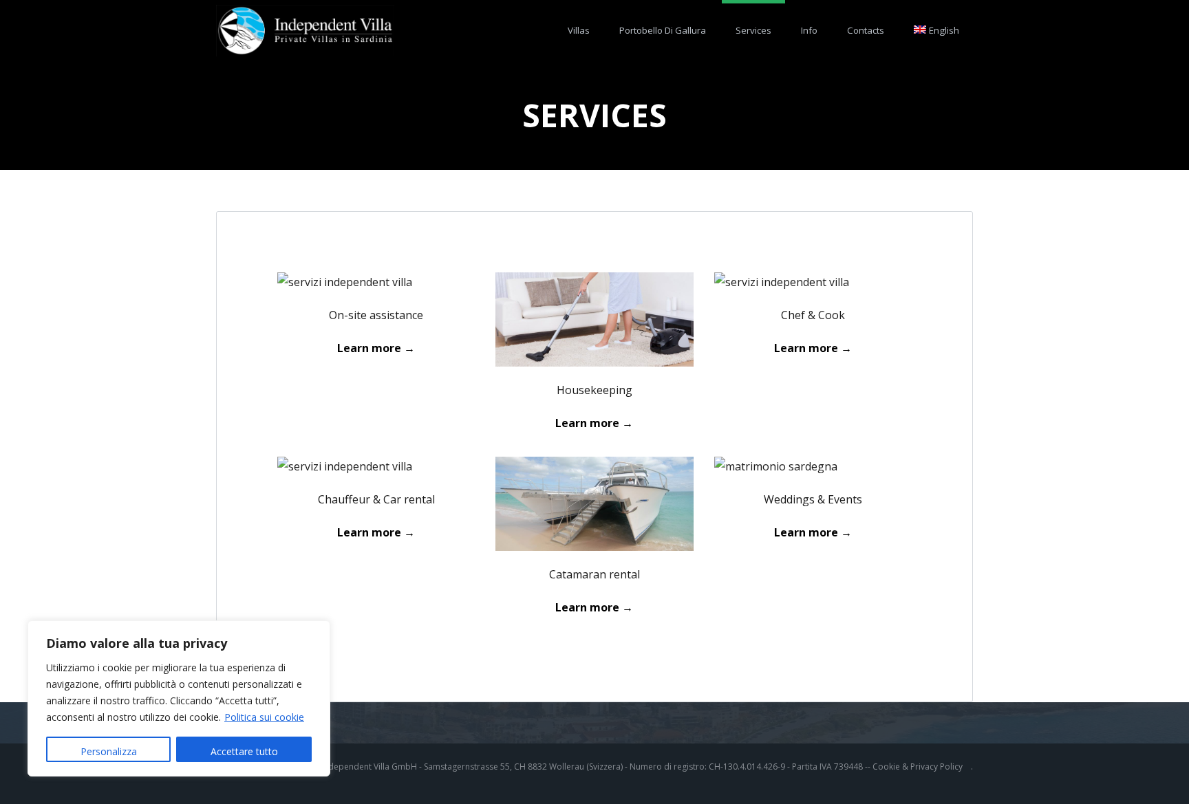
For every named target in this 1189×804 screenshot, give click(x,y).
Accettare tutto (244, 751)
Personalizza (109, 751)
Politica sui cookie (264, 717)
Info (809, 30)
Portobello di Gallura (662, 30)
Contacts (865, 30)
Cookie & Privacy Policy (917, 766)
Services (753, 30)
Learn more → (594, 607)
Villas (579, 30)
